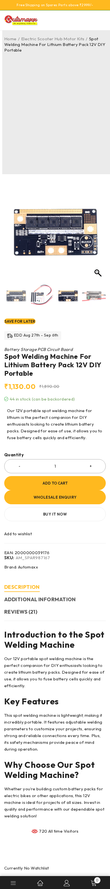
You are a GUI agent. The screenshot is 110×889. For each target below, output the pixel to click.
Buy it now (55, 514)
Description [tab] (22, 587)
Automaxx (28, 567)
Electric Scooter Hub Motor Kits (52, 38)
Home (10, 38)
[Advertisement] (55, 111)
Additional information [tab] (40, 599)
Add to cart (55, 483)
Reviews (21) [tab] (20, 612)
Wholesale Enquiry (55, 497)
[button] (98, 233)
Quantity (14, 454)
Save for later (20, 321)
